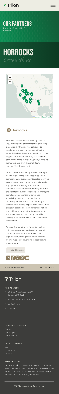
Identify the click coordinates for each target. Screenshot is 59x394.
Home (6, 28)
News (7, 347)
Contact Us (10, 350)
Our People (10, 332)
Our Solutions (11, 335)
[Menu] (53, 5)
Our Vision (9, 329)
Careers (8, 353)
